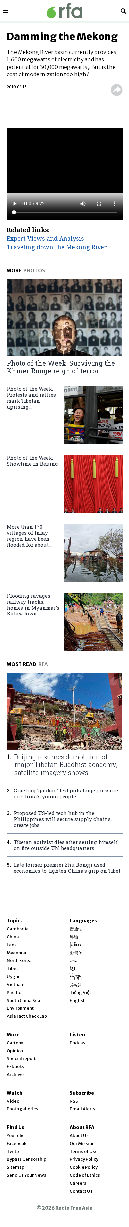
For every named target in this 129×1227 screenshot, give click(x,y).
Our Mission (82, 1143)
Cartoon (15, 1043)
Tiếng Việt (80, 992)
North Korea (19, 960)
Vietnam (16, 984)
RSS (74, 1101)
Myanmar (17, 953)
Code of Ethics (85, 1175)
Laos (12, 945)
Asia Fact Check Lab (27, 1016)
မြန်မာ (75, 945)
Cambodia (18, 929)
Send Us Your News (26, 1175)
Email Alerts (82, 1109)
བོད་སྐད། (76, 976)
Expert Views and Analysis (45, 238)
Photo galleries (22, 1109)
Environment (20, 1008)
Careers (78, 1183)
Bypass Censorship (26, 1159)
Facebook (16, 1143)
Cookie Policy (84, 1167)
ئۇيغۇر (75, 984)
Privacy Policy (84, 1159)
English (78, 1000)
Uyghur (14, 976)
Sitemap (15, 1167)
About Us (79, 1135)
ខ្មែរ (72, 968)
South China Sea (23, 1000)
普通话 (76, 929)
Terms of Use (84, 1151)
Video (13, 1101)
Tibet (12, 968)
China (13, 937)
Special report (21, 1058)
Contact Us (81, 1191)
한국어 (76, 953)
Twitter (14, 1151)
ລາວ (73, 960)
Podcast (78, 1043)
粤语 (74, 937)
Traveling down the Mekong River (57, 247)
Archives (16, 1074)
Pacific (14, 992)
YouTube (16, 1135)
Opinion (15, 1051)
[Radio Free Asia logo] (64, 10)
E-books (15, 1066)
